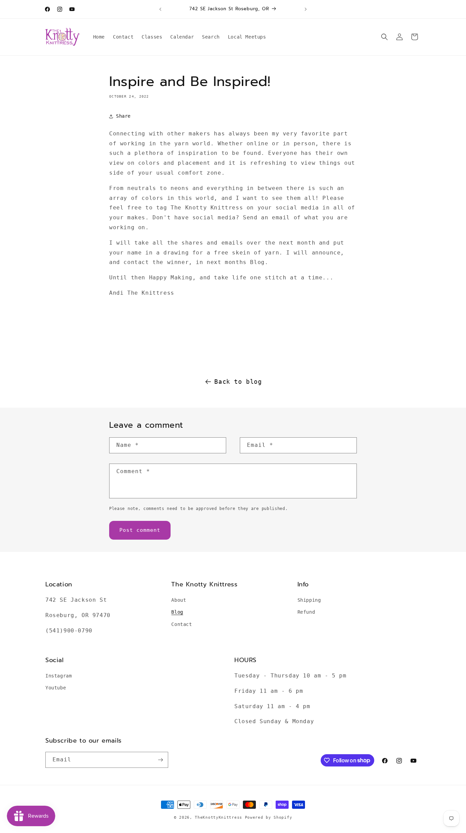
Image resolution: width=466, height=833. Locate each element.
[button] (384, 36)
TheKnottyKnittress (218, 817)
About (178, 600)
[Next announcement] (305, 9)
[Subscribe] (160, 760)
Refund (306, 612)
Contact (181, 624)
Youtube (55, 687)
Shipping (309, 600)
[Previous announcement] (160, 9)
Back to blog (238, 381)
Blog (177, 612)
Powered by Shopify (268, 817)
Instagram (58, 675)
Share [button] (123, 116)
